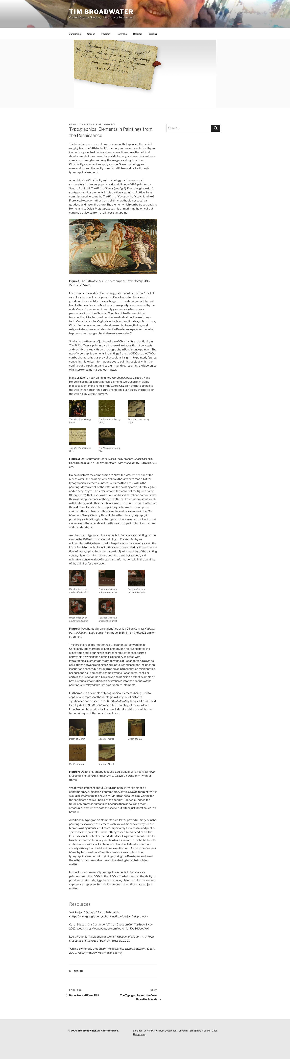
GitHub (160, 1030)
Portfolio (122, 33)
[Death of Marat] (77, 727)
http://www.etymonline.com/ (103, 952)
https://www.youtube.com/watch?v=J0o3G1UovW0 (117, 928)
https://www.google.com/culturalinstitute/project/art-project (108, 916)
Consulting (75, 33)
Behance (137, 1030)
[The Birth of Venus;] (113, 273)
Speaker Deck (210, 1030)
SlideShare (195, 1030)
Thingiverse (139, 1034)
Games (91, 33)
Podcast (105, 33)
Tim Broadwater (101, 11)
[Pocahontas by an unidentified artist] (77, 578)
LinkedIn (183, 1030)
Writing (153, 33)
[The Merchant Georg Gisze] (77, 408)
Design (78, 971)
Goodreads (170, 1030)
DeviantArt (149, 1030)
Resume (137, 33)
